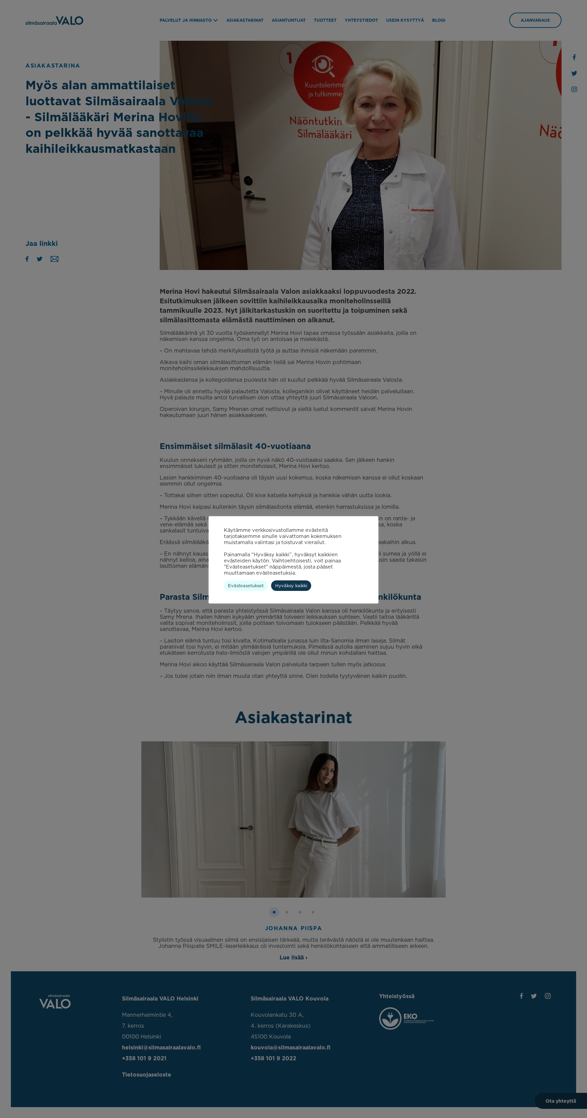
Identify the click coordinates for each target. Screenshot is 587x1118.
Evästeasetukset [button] (246, 585)
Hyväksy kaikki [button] (291, 585)
